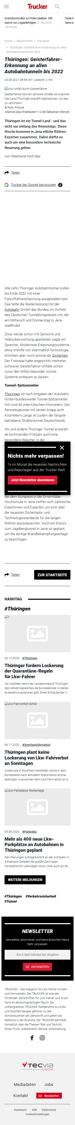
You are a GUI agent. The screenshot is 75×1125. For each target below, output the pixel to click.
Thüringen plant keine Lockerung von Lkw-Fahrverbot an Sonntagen (36, 758)
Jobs (48, 1084)
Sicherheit (60, 355)
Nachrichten (24, 41)
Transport (43, 41)
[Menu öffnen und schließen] (7, 6)
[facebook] (32, 1037)
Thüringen (12, 394)
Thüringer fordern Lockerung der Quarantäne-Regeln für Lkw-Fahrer (34, 671)
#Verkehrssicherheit (41, 896)
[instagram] (42, 1037)
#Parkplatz (29, 831)
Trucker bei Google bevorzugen (33, 185)
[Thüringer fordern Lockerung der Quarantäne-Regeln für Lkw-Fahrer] (37, 633)
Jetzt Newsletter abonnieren (32, 480)
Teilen (15, 173)
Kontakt (20, 1095)
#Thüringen (17, 609)
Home (8, 41)
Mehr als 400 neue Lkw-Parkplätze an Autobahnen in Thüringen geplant (34, 844)
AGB (34, 1109)
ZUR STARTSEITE (52, 575)
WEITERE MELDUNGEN (25, 880)
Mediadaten (25, 1084)
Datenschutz (49, 1109)
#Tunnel (11, 901)
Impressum (20, 1109)
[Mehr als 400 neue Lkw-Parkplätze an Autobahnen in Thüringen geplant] (37, 807)
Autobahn (12, 309)
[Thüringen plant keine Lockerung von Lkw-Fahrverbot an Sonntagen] (37, 720)
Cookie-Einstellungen (37, 1114)
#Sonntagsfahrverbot (36, 744)
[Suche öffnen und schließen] (56, 6)
